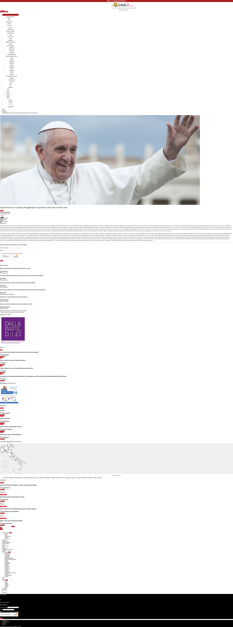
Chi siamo (4, 620)
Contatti (4, 623)
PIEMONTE (11, 67)
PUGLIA (11, 69)
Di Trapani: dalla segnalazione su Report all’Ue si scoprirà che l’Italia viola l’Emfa (21, 275)
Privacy (4, 624)
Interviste (10, 100)
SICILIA (11, 72)
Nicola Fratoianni (5, 421)
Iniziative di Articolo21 (10, 42)
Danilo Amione (4, 499)
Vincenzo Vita (4, 271)
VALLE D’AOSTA (11, 79)
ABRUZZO (11, 47)
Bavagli (10, 27)
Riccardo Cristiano (6, 212)
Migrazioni (10, 40)
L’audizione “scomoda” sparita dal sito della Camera (14, 297)
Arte (8, 89)
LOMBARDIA (12, 61)
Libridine (8, 94)
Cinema (8, 90)
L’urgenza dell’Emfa (5, 418)
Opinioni (2, 408)
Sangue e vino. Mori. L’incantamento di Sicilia (11, 520)
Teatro (8, 98)
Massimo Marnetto (5, 413)
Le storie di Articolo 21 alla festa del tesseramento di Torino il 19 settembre (19, 352)
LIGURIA (12, 59)
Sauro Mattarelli (5, 437)
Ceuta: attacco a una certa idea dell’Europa (10, 434)
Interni (9, 18)
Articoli (2, 210)
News (1, 349)
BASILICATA (11, 49)
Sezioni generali (9, 16)
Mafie (10, 34)
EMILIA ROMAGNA (12, 54)
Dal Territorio (10, 45)
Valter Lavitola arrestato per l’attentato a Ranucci (12, 360)
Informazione (9, 21)
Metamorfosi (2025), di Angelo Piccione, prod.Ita (12, 497)
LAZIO (11, 58)
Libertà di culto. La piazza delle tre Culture (11, 426)
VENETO (12, 81)
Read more (2, 356)
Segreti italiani (10, 33)
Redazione (3, 278)
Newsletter (10, 102)
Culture (9, 23)
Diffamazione (10, 29)
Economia (9, 25)
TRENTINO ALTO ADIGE (11, 76)
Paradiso (2, 410)
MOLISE (11, 65)
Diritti (10, 38)
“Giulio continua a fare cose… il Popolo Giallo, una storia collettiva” (16, 368)
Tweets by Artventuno (5, 602)
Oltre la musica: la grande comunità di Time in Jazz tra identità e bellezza (18, 508)
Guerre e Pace (10, 36)
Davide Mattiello (5, 299)
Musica (8, 96)
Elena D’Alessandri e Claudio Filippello (9, 511)
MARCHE (12, 63)
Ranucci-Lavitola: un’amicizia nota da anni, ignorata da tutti (16, 304)
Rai (10, 85)
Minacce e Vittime (10, 31)
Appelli (10, 43)
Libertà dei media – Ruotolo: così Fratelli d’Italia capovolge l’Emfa (17, 282)
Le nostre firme (5, 621)
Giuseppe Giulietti (5, 307)
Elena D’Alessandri (5, 487)
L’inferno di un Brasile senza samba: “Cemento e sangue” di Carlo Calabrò (18, 485)
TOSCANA (11, 74)
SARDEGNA (11, 70)
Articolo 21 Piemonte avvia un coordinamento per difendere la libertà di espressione (23, 289)
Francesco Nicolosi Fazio (6, 429)
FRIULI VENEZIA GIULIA (11, 56)
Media (10, 83)
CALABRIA (11, 50)
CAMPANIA (11, 52)
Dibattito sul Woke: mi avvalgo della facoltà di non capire (15, 268)
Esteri (9, 20)
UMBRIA (12, 78)
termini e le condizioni (17, 253)
